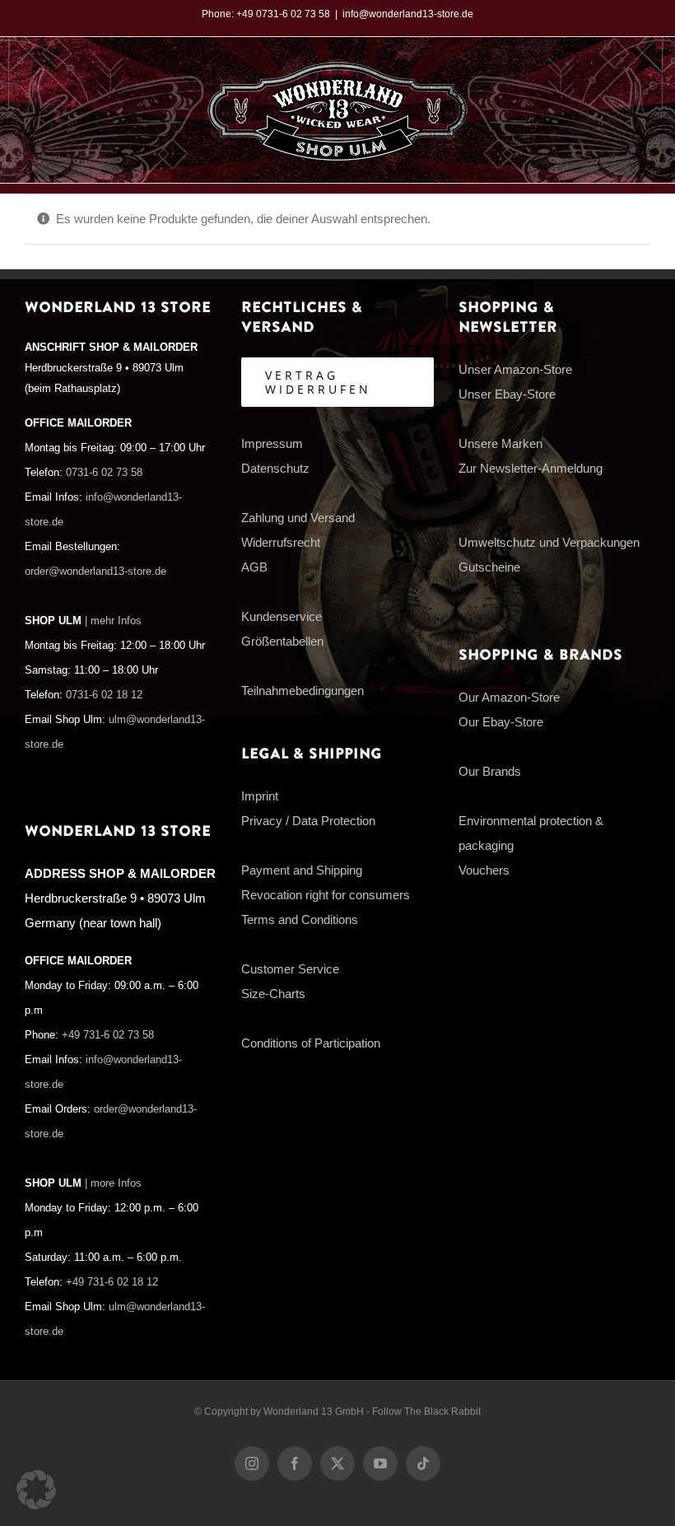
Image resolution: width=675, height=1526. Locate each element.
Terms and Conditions (299, 919)
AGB (254, 567)
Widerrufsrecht (280, 542)
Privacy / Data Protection (308, 821)
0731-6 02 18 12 (104, 695)
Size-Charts (273, 994)
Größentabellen (282, 641)
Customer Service (290, 969)
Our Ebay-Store (501, 722)
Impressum (272, 443)
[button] (36, 1490)
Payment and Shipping (301, 870)
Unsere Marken (500, 443)
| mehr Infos (113, 621)
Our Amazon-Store (509, 697)
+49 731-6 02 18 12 (112, 1282)
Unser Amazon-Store (515, 369)
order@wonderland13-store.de (95, 571)
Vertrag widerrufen (318, 382)
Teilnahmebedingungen (302, 691)
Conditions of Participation (310, 1043)
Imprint (259, 796)
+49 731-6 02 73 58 (108, 1035)
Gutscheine (489, 567)
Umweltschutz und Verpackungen (549, 542)
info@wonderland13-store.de (407, 14)
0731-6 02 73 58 (104, 472)
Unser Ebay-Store (507, 394)
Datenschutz (275, 468)
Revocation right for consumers (325, 895)
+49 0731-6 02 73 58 (283, 14)
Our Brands (490, 771)
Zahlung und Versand (298, 518)
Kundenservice (281, 616)
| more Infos (113, 1183)
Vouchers (484, 870)
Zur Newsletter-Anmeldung (531, 468)
